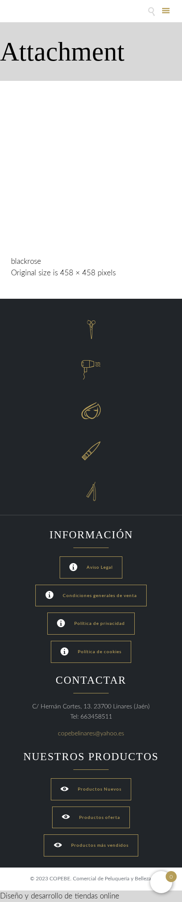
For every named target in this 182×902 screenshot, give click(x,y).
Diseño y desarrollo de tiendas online (59, 896)
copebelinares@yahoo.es (91, 734)
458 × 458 (77, 273)
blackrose (26, 261)
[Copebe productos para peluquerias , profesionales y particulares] (34, 12)
